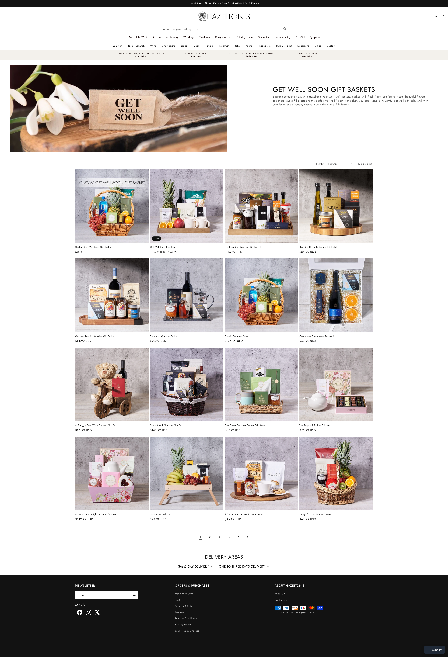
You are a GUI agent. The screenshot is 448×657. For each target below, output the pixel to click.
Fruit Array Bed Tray (160, 514)
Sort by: (320, 163)
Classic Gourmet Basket (237, 336)
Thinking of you (245, 37)
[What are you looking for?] (285, 28)
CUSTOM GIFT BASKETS (307, 54)
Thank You (204, 37)
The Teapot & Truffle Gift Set (314, 425)
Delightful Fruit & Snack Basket (315, 514)
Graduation (264, 37)
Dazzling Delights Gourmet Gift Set (318, 247)
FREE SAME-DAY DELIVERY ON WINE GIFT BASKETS (141, 54)
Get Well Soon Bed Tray (162, 247)
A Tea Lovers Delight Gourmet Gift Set (95, 514)
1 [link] (200, 537)
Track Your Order (184, 594)
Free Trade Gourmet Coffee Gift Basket (245, 425)
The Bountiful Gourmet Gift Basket (243, 247)
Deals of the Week (137, 37)
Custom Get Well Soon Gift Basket (93, 247)
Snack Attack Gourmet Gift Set (166, 425)
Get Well (300, 37)
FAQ (177, 600)
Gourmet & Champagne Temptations (318, 336)
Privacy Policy (183, 624)
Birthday (156, 37)
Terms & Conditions (186, 618)
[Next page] (247, 537)
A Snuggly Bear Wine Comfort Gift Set (95, 425)
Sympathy (315, 37)
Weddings (188, 37)
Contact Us (281, 600)
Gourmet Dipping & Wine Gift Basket (94, 336)
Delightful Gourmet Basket (164, 336)
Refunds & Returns (185, 606)
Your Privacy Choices (187, 630)
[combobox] (224, 29)
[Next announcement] (371, 3)
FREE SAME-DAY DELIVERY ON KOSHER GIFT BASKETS (252, 54)
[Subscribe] (134, 595)
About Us (280, 594)
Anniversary (172, 37)
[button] (153, 45)
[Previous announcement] (76, 3)
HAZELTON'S (289, 612)
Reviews (179, 612)
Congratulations (223, 37)
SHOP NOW (140, 56)
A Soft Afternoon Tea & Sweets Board (244, 514)
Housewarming (282, 37)
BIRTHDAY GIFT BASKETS (196, 54)
